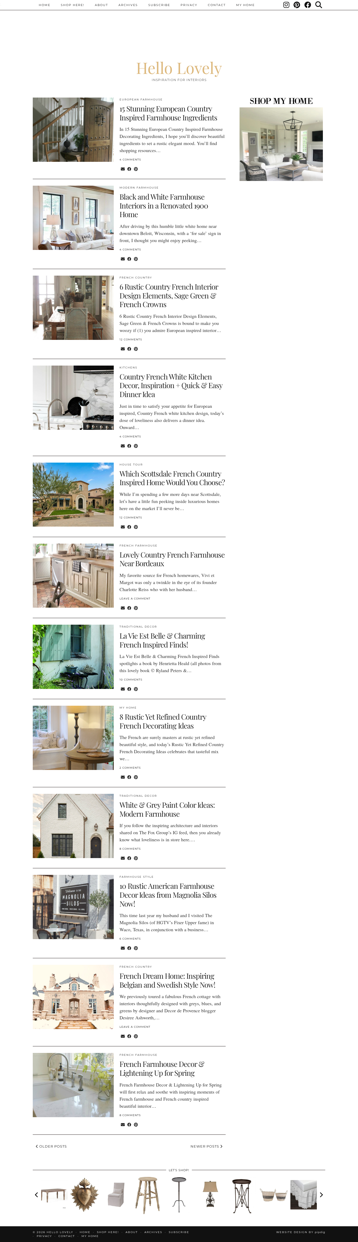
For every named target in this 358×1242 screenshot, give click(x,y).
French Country (136, 277)
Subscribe (159, 5)
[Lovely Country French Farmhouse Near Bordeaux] (73, 576)
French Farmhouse (139, 545)
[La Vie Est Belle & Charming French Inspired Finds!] (73, 657)
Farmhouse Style (137, 877)
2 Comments (130, 767)
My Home (245, 5)
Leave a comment (135, 598)
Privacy (189, 5)
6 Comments (130, 938)
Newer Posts (205, 1146)
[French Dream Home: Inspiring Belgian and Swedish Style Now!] (73, 997)
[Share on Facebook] (129, 168)
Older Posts (52, 1146)
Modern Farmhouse (139, 187)
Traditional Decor (138, 626)
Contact (217, 5)
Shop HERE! (72, 5)
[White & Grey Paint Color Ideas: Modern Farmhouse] (73, 826)
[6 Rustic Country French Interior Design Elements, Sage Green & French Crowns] (73, 308)
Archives (128, 5)
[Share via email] (123, 168)
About (101, 5)
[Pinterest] (297, 5)
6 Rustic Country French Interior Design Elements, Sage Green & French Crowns (169, 295)
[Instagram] (286, 5)
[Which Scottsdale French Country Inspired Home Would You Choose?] (73, 495)
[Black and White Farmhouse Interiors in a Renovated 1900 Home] (73, 218)
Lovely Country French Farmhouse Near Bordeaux (172, 559)
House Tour (131, 464)
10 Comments (131, 679)
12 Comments (131, 339)
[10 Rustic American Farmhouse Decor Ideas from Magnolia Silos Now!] (73, 907)
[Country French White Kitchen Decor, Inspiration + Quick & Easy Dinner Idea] (73, 398)
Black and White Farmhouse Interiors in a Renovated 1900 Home (164, 205)
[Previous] (37, 1194)
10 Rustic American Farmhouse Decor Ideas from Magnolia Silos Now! (168, 894)
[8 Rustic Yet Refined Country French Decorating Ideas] (73, 738)
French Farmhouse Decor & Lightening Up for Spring (162, 1068)
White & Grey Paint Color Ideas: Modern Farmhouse (167, 809)
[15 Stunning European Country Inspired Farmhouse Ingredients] (73, 130)
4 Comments (130, 159)
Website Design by (300, 1232)
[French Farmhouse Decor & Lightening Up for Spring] (73, 1085)
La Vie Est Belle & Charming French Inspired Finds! (162, 640)
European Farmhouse (141, 99)
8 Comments (130, 848)
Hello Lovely (179, 67)
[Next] (321, 1194)
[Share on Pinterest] (136, 168)
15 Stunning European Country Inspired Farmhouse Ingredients (168, 113)
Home (44, 5)
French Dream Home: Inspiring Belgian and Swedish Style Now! (167, 980)
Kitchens (128, 367)
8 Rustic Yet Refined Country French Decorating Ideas (163, 721)
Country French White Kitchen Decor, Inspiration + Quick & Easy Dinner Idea (171, 385)
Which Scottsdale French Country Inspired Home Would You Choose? (172, 478)
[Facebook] (308, 5)
